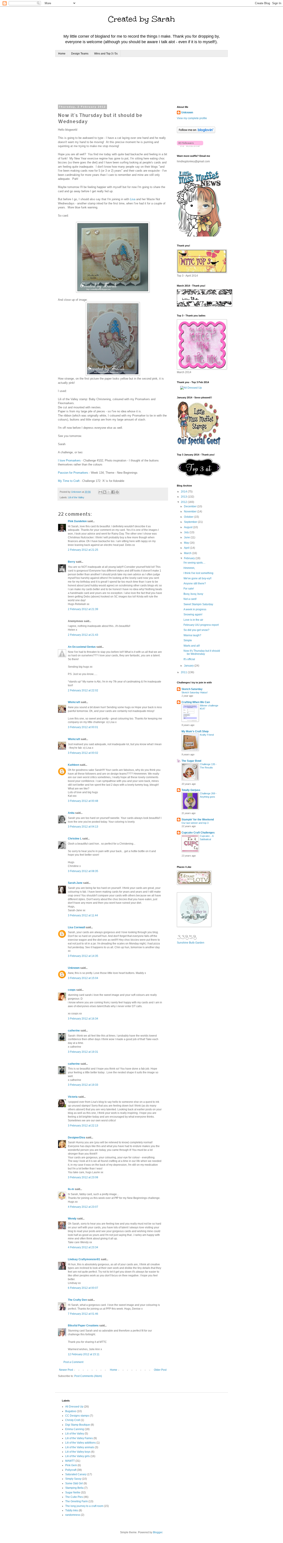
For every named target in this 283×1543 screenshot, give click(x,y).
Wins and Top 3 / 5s (106, 53)
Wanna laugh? (192, 635)
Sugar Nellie (72, 1492)
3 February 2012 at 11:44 (83, 915)
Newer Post (66, 1369)
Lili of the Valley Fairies (79, 1438)
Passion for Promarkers (73, 472)
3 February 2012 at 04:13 (83, 826)
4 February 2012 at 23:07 (83, 1206)
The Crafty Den (77, 1299)
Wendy (72, 1218)
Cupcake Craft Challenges (198, 832)
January (189, 665)
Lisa (132, 199)
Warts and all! (192, 645)
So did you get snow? (196, 630)
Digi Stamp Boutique (77, 1424)
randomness (72, 1514)
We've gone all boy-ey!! (197, 578)
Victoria (73, 1096)
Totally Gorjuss (191, 790)
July (186, 532)
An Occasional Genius (82, 646)
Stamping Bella (74, 1487)
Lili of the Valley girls (77, 1456)
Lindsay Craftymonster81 (84, 1259)
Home (61, 53)
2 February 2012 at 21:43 (83, 634)
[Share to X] (109, 492)
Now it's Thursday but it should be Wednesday (202, 652)
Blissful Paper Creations (83, 1325)
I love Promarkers (69, 460)
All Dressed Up (74, 1406)
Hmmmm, (189, 568)
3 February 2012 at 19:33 (83, 1084)
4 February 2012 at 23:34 (83, 1247)
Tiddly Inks (71, 1510)
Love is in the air (193, 619)
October (189, 516)
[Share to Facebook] (113, 492)
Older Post (160, 1369)
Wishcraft (74, 702)
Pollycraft (70, 1469)
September (191, 521)
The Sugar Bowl (191, 760)
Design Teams (79, 53)
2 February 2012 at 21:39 (83, 609)
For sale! (189, 588)
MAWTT (70, 1460)
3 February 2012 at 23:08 (83, 1177)
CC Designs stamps (77, 1415)
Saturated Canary (75, 1474)
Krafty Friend (207, 734)
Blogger (157, 1532)
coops (72, 989)
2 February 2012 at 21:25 (83, 549)
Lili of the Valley (76, 497)
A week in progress (195, 609)
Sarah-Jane (75, 882)
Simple (188, 640)
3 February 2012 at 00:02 (83, 752)
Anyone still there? (195, 583)
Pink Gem (71, 1465)
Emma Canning (74, 1429)
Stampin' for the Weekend (198, 819)
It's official (189, 659)
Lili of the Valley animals (79, 1447)
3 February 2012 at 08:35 (83, 871)
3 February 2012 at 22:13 (83, 1125)
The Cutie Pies (74, 1496)
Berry (72, 561)
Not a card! (190, 599)
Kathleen (73, 764)
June (187, 537)
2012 (184, 502)
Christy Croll (72, 1420)
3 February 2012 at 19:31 (83, 1051)
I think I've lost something (198, 573)
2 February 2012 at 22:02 (83, 690)
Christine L (75, 838)
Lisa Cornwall (76, 927)
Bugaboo (70, 1411)
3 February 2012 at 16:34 (83, 1018)
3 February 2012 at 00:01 (83, 727)
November (190, 511)
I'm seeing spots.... (194, 562)
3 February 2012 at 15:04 (83, 978)
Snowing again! (193, 614)
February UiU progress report (201, 624)
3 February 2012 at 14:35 (83, 956)
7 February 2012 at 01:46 (83, 1313)
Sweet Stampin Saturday (198, 604)
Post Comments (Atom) (88, 1376)
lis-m (71, 1189)
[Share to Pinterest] (117, 492)
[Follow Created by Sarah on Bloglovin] (196, 132)
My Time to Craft (69, 481)
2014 (184, 491)
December (190, 506)
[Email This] (100, 492)
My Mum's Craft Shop (195, 731)
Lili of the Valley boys (77, 1451)
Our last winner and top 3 (195, 823)
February (189, 558)
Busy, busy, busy (193, 593)
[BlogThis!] (104, 492)
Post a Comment (73, 1362)
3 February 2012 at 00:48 (83, 801)
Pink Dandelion (77, 521)
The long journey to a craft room (84, 1506)
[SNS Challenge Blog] (199, 475)
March (188, 553)
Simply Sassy (73, 1478)
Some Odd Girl (74, 1483)
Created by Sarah (141, 19)
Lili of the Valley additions (80, 1442)
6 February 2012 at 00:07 (83, 1287)
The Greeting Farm (76, 1501)
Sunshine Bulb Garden (190, 942)
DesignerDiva (76, 1137)
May (187, 542)
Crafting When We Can (196, 702)
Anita (71, 812)
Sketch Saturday (192, 689)
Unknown (74, 967)
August (188, 527)
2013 (184, 496)
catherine (74, 1030)
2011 (184, 672)
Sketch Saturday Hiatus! (195, 692)
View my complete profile (192, 118)
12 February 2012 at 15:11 (83, 1354)
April (187, 547)
